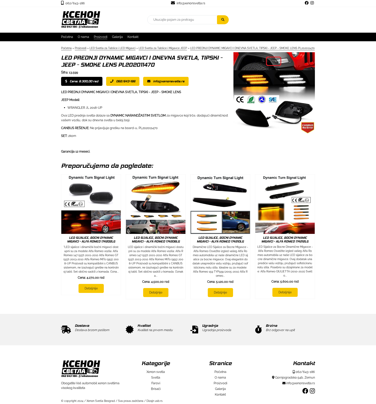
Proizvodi (100, 37)
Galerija (117, 37)
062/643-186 (75, 3)
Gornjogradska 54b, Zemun (294, 377)
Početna (67, 37)
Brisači (156, 389)
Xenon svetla (155, 372)
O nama (83, 37)
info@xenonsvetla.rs (190, 3)
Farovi (155, 383)
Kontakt (132, 37)
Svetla (155, 377)
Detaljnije (91, 288)
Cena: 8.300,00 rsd (83, 81)
